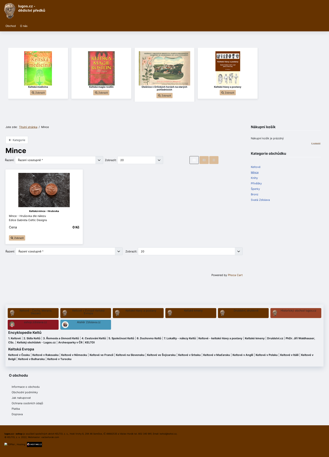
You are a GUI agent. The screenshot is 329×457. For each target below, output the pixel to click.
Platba (16, 408)
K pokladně (315, 143)
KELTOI (90, 342)
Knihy (254, 178)
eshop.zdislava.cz (35, 322)
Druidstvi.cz (275, 338)
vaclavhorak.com (50, 437)
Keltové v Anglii (243, 355)
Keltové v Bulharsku (31, 359)
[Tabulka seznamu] (204, 160)
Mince (255, 172)
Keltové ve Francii (101, 355)
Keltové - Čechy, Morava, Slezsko (36, 312)
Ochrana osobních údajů (27, 403)
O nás (23, 26)
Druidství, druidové (246, 310)
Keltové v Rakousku (45, 355)
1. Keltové (14, 338)
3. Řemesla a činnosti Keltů (61, 338)
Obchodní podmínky (25, 392)
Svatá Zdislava (260, 200)
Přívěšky (256, 183)
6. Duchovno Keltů (149, 338)
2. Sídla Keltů (31, 338)
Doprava (17, 414)
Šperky (255, 189)
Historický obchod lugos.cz (298, 310)
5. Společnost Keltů (121, 338)
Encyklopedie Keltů (24, 332)
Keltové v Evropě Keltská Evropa (88, 312)
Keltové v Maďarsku (216, 355)
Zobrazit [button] (40, 92)
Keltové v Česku (19, 355)
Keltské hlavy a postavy (141, 310)
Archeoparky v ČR (70, 342)
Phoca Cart (235, 275)
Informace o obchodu (26, 386)
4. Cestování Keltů (94, 338)
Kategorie (18, 140)
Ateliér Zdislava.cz (89, 322)
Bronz (254, 194)
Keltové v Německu (74, 355)
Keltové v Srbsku (189, 355)
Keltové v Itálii (289, 355)
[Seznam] (213, 160)
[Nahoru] (323, 450)
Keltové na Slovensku (130, 355)
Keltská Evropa (21, 349)
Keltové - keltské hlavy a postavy (220, 338)
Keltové (255, 167)
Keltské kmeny (193, 310)
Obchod (10, 26)
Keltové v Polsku (267, 355)
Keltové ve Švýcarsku (161, 355)
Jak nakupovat (21, 397)
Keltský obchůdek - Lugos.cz (36, 342)
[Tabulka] (194, 160)
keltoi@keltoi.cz (168, 433)
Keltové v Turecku (59, 359)
